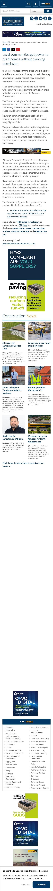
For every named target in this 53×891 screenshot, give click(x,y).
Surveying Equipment (40, 727)
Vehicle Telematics (38, 767)
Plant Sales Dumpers (39, 747)
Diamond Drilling (13, 787)
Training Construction (15, 741)
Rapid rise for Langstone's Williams (12, 437)
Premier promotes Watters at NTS (36, 389)
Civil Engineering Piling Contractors (13, 737)
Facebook (50, 18)
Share (4, 49)
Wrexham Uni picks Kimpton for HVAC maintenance (37, 439)
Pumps (8, 770)
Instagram (32, 18)
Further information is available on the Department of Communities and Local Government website (26, 213)
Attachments (11, 733)
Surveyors (35, 776)
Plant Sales (10, 730)
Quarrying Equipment (40, 738)
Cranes (8, 747)
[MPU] (26, 279)
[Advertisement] (26, 579)
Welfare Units (11, 765)
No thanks (26, 884)
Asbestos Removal (38, 741)
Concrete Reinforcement (37, 731)
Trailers (34, 735)
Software (9, 774)
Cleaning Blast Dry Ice (40, 788)
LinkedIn (41, 18)
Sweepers (35, 779)
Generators (10, 768)
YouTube (45, 18)
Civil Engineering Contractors (13, 757)
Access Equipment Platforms (13, 783)
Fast (45, 4)
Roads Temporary (38, 750)
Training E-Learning (39, 753)
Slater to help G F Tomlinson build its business (11, 390)
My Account (35, 4)
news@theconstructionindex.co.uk (18, 243)
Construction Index (13, 22)
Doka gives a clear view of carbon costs (39, 344)
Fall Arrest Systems (38, 770)
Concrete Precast (38, 785)
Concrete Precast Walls (38, 763)
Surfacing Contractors (15, 753)
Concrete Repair (37, 782)
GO (48, 11)
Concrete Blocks (37, 744)
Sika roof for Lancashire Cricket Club (11, 346)
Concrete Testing (38, 773)
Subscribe (41, 884)
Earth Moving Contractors (36, 757)
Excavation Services (14, 750)
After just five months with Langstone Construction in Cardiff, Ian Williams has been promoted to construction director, (13, 447)
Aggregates (10, 762)
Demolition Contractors (10, 778)
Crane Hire (10, 744)
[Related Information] (26, 36)
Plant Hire (10, 727)
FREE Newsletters (28, 4)
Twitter (36, 18)
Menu (4, 4)
